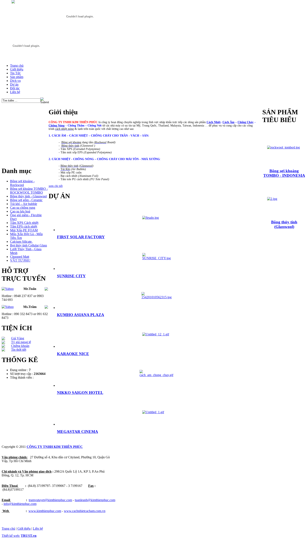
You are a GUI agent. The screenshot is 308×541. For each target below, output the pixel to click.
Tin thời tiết (18, 349)
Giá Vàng (17, 338)
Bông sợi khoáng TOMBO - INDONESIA (284, 173)
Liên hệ (38, 528)
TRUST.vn (28, 535)
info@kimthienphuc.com (20, 504)
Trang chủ (8, 528)
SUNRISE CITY (71, 276)
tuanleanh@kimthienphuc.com (95, 500)
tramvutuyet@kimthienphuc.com (50, 500)
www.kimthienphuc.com (44, 511)
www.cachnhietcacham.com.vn (84, 511)
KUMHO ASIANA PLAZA (80, 315)
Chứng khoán (20, 346)
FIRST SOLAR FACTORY (81, 237)
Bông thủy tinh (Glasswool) (284, 224)
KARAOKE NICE (73, 354)
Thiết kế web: (11, 535)
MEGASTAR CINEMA (77, 431)
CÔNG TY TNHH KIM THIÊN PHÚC (55, 446)
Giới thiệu (24, 528)
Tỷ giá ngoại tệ (21, 342)
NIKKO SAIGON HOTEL (80, 392)
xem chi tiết (56, 186)
